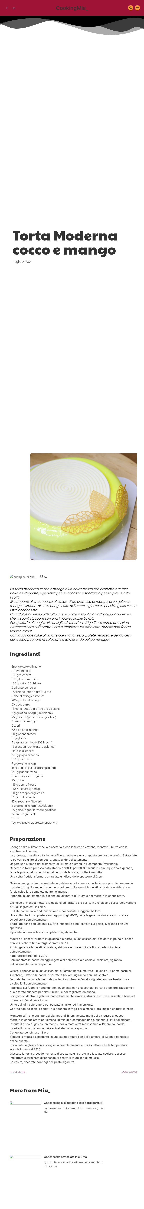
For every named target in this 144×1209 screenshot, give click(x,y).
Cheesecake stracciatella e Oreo (65, 1157)
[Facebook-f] (6, 8)
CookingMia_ (72, 8)
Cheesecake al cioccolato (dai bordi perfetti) (74, 1102)
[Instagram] (13, 8)
